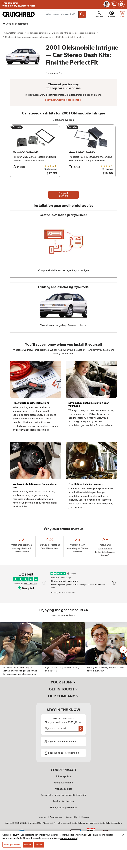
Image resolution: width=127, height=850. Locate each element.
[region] (63, 649)
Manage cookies (63, 789)
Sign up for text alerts (61, 742)
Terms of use (56, 817)
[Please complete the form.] (81, 729)
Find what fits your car (12, 33)
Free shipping (18, 4)
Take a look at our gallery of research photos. (63, 325)
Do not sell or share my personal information (63, 795)
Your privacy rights (63, 783)
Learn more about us (62, 615)
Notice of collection (63, 801)
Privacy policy (63, 776)
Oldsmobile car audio (37, 33)
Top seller (17, 127)
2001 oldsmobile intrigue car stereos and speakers (26, 37)
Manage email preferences (63, 807)
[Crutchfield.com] (18, 14)
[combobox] (65, 14)
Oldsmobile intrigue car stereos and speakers (73, 33)
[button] (123, 649)
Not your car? (53, 73)
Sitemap (85, 817)
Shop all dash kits (63, 194)
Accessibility (71, 817)
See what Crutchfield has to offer (62, 100)
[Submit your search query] (82, 14)
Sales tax (42, 817)
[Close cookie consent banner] (123, 834)
